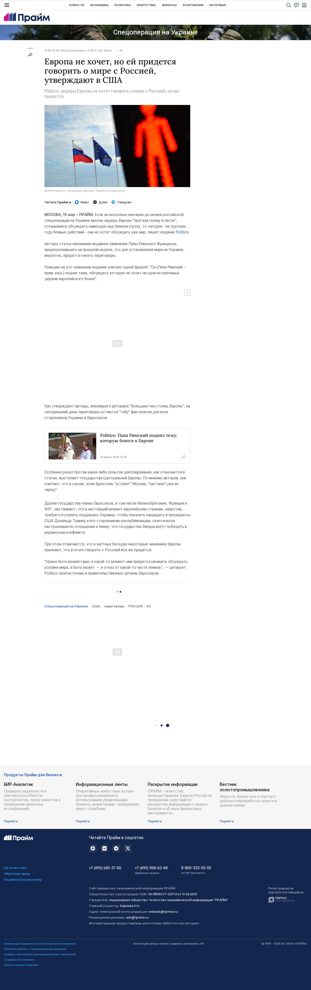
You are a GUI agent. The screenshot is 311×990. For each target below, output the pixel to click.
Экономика (99, 5)
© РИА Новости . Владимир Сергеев (68, 190)
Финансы (169, 5)
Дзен (103, 202)
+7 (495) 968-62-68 (151, 870)
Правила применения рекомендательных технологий (40, 954)
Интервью (217, 5)
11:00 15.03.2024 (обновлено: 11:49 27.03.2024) (78, 50)
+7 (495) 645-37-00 (105, 868)
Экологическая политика (21, 965)
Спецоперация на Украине (155, 32)
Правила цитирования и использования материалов (40, 943)
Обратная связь (17, 874)
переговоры (114, 606)
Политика (122, 5)
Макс (85, 202)
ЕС (149, 606)
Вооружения (193, 5)
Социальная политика (19, 959)
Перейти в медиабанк (110, 190)
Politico (182, 232)
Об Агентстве (15, 868)
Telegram (124, 202)
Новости (76, 5)
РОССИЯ (136, 606)
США (96, 606)
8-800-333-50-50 (196, 870)
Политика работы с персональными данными (35, 949)
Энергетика (146, 5)
